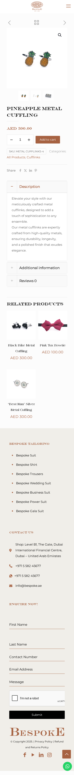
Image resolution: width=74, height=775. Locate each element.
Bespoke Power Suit (31, 502)
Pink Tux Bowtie (53, 345)
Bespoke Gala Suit (30, 511)
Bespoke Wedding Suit (33, 483)
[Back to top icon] (66, 754)
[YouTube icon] (33, 755)
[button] (60, 35)
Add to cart (48, 139)
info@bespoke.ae (28, 586)
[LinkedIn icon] (41, 755)
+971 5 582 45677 (28, 566)
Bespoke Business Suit (33, 492)
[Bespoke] (37, 6)
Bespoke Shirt (26, 465)
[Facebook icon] (24, 755)
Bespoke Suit (26, 455)
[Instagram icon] (49, 755)
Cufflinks (33, 157)
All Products (16, 157)
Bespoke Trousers (29, 474)
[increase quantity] (28, 139)
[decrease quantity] (11, 139)
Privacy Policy (43, 741)
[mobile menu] (68, 6)
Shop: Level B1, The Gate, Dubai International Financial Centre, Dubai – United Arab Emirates (39, 550)
